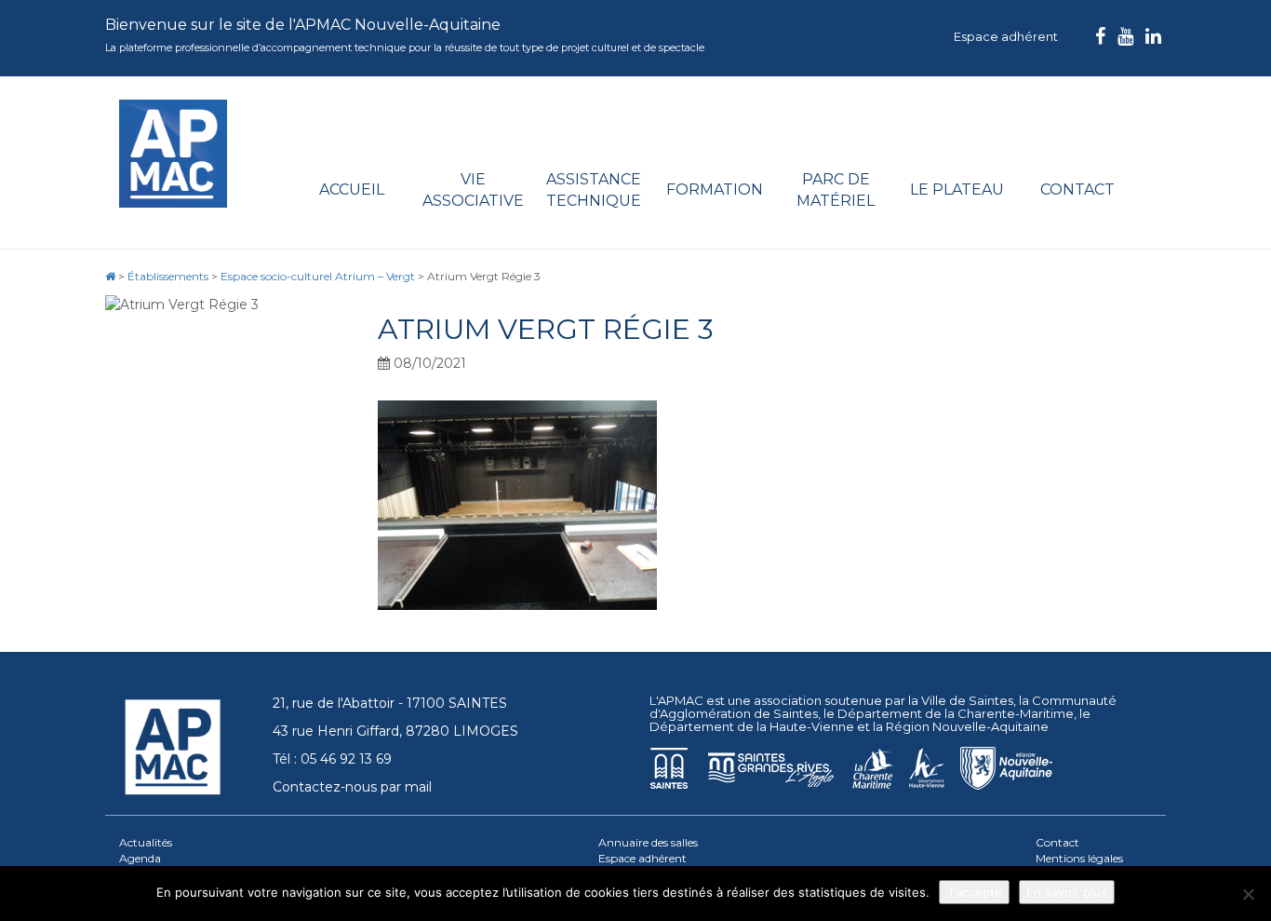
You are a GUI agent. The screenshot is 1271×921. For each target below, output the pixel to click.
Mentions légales (1079, 858)
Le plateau (957, 189)
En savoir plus (1066, 892)
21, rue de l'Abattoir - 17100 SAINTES (390, 703)
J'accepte (974, 892)
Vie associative (473, 190)
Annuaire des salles (648, 842)
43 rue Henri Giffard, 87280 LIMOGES (395, 731)
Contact (1077, 189)
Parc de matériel (835, 190)
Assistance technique (593, 190)
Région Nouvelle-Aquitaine (967, 726)
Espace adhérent (1006, 36)
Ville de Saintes (967, 700)
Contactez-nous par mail (352, 787)
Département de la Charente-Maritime (955, 713)
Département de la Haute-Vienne (751, 726)
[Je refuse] (1247, 894)
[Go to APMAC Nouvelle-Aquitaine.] (110, 276)
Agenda (140, 858)
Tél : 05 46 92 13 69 (332, 759)
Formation (714, 189)
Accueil (351, 189)
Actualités (145, 842)
